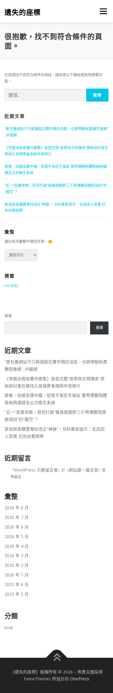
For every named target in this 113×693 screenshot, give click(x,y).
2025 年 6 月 (17, 584)
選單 (101, 11)
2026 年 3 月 (17, 555)
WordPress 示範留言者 (36, 470)
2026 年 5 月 (17, 536)
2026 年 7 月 (17, 517)
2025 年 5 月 (17, 594)
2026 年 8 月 (17, 507)
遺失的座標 (23, 12)
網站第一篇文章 (83, 470)
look (9, 627)
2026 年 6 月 (17, 527)
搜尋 (8, 315)
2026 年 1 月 (17, 575)
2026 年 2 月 (17, 565)
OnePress (79, 679)
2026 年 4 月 (17, 546)
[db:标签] (12, 286)
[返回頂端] (56, 657)
